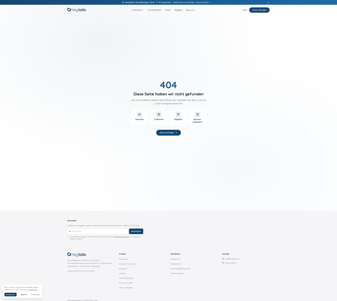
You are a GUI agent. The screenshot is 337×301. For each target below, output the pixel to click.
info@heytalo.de (232, 259)
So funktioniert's (155, 10)
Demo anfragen (259, 10)
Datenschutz (176, 264)
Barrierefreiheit (177, 273)
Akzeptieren (10, 294)
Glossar (122, 273)
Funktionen (137, 10)
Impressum (175, 259)
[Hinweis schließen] (268, 2)
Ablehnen (23, 294)
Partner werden (125, 283)
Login (244, 10)
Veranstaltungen (126, 278)
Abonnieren (136, 231)
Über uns (190, 10)
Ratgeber (178, 10)
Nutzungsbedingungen (180, 268)
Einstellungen (35, 294)
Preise (168, 10)
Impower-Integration (128, 264)
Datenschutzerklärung (122, 237)
